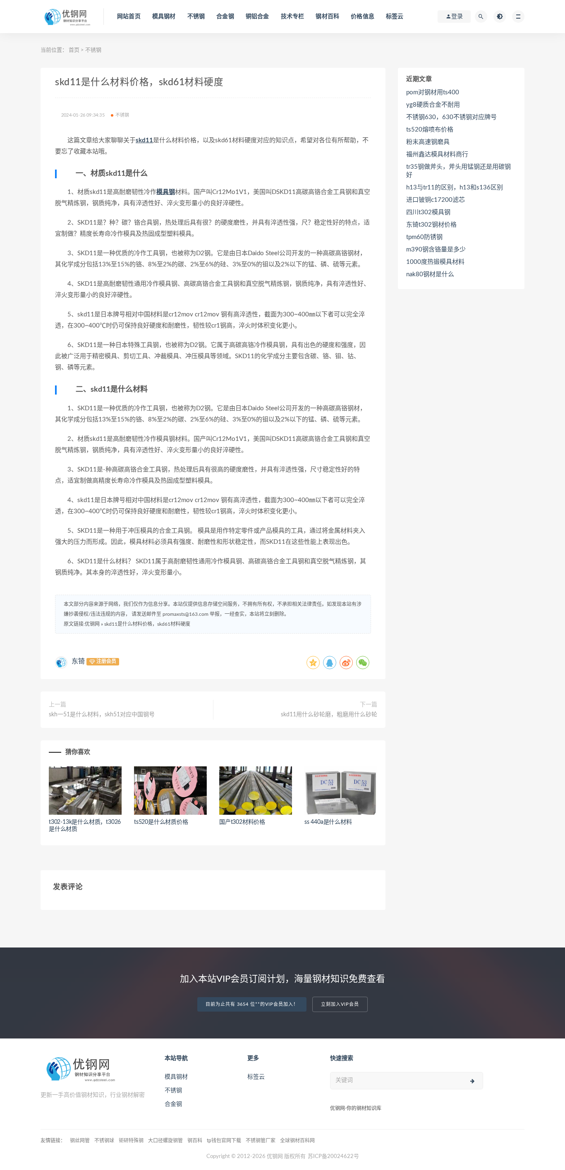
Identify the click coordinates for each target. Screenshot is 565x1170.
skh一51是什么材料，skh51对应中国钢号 (102, 715)
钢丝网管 (80, 1140)
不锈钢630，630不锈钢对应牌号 (451, 117)
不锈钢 (196, 16)
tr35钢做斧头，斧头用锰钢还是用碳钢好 (458, 171)
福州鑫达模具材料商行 (437, 154)
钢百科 (194, 1140)
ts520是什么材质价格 (161, 822)
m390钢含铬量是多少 (436, 249)
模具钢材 (164, 16)
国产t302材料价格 (242, 822)
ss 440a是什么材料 (328, 822)
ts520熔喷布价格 (429, 130)
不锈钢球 (104, 1140)
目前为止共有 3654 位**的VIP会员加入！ (252, 1004)
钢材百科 (327, 16)
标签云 (395, 16)
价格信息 (362, 16)
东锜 (78, 661)
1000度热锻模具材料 (435, 262)
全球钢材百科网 (297, 1140)
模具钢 (165, 192)
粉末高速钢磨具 (428, 142)
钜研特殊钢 (131, 1140)
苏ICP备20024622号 (333, 1156)
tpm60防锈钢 (424, 237)
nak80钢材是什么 (430, 274)
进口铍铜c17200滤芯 (435, 200)
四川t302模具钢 (428, 212)
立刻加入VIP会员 (340, 1004)
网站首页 (129, 16)
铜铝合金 (257, 16)
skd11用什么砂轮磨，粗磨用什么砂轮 (329, 715)
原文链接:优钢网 (82, 624)
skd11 (144, 140)
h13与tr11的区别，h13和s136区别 (454, 187)
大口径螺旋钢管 (165, 1140)
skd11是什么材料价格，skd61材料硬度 (147, 624)
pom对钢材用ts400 (432, 92)
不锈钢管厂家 (260, 1140)
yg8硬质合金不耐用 (433, 105)
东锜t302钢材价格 (431, 225)
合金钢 (225, 16)
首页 (74, 50)
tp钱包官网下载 (224, 1140)
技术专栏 (292, 16)
